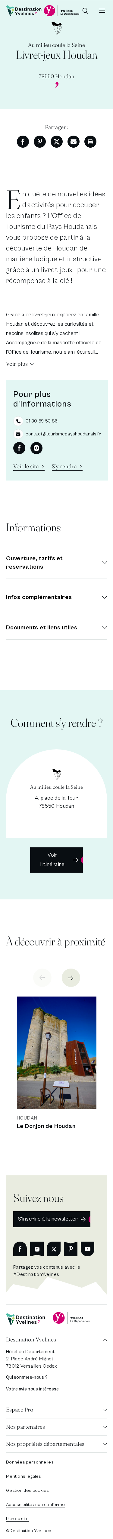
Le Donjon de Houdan (46, 1126)
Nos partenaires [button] (25, 1426)
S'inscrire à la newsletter (48, 1219)
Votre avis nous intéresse (32, 1389)
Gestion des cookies (27, 1490)
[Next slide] (71, 978)
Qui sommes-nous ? (27, 1377)
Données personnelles (30, 1462)
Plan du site (17, 1518)
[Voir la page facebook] (19, 448)
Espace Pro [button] (19, 1409)
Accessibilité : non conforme (35, 1504)
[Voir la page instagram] (36, 448)
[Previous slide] (42, 978)
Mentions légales (23, 1476)
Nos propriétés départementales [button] (45, 1443)
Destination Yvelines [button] (31, 1339)
